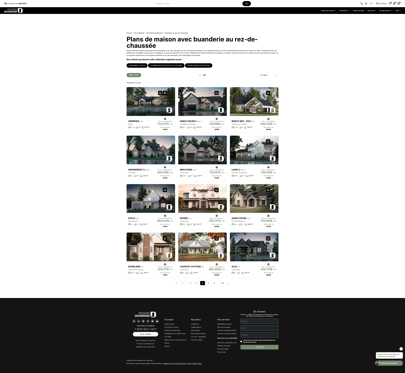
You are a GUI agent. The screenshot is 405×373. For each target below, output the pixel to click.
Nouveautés (195, 330)
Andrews (133, 121)
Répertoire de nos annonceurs (176, 340)
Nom (243, 328)
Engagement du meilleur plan (175, 334)
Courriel (244, 335)
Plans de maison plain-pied (199, 65)
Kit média (168, 337)
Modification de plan (224, 324)
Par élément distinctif (154, 33)
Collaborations (196, 327)
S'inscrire (259, 347)
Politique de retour (223, 346)
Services (370, 10)
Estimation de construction (145, 347)
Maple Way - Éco (241, 121)
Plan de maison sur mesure (145, 340)
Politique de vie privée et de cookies (174, 363)
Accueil (129, 33)
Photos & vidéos (197, 340)
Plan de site (221, 352)
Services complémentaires (226, 330)
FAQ (397, 10)
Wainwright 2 (136, 169)
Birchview (186, 169)
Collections (343, 10)
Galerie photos (358, 10)
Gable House (239, 218)
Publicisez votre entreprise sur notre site (140, 360)
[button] (172, 103)
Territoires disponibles (172, 330)
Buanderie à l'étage (137, 65)
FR (371, 4)
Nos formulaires (223, 349)
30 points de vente (171, 327)
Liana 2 (236, 169)
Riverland (134, 266)
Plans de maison (327, 10)
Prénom (244, 321)
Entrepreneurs (384, 10)
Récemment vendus (198, 334)
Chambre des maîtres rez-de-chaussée (166, 65)
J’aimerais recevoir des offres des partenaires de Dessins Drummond (259, 341)
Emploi (167, 343)
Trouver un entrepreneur (146, 344)
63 (223, 283)
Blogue (167, 346)
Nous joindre (145, 334)
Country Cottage (190, 266)
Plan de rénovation (224, 327)
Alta (234, 266)
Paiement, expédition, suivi (227, 343)
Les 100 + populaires (198, 337)
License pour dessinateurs (227, 334)
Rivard (184, 218)
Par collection (139, 33)
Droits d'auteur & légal (194, 363)
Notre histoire (169, 324)
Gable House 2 (188, 121)
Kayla (131, 218)
